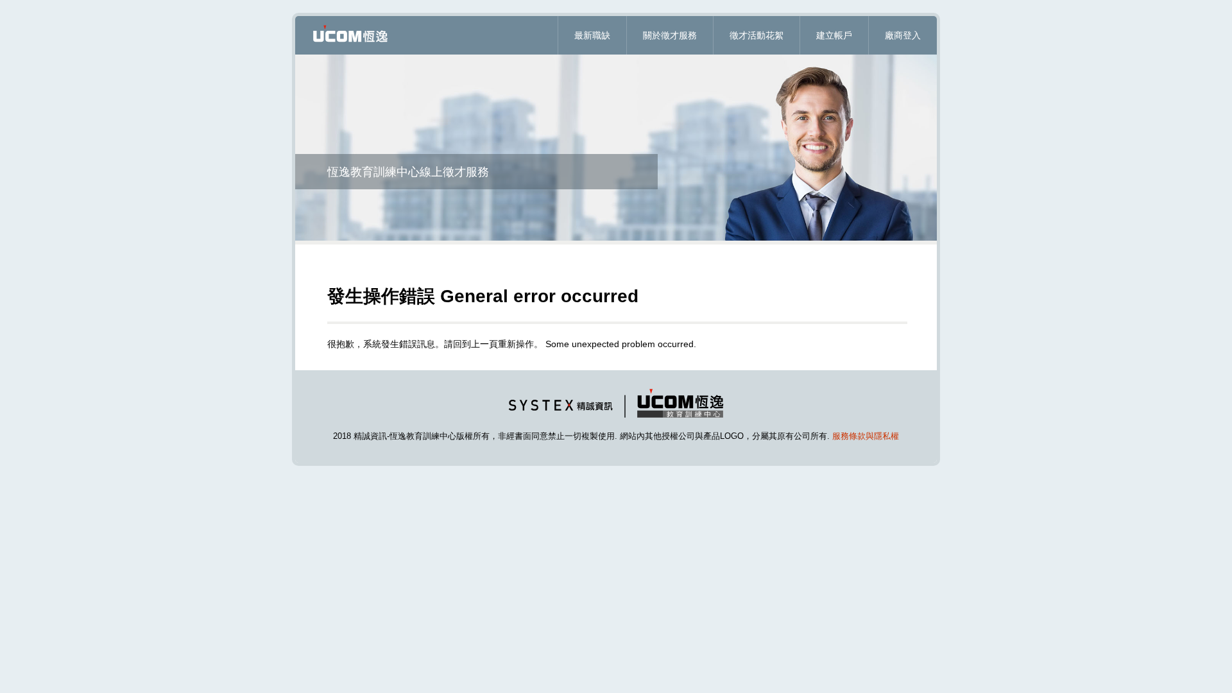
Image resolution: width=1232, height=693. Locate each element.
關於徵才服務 (670, 35)
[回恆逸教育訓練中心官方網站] (616, 420)
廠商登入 (903, 35)
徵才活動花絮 (756, 35)
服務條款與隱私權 (865, 436)
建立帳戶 (834, 35)
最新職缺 (592, 35)
